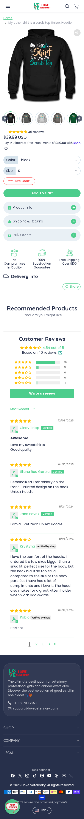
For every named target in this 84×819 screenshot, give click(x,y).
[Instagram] (27, 775)
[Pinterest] (42, 775)
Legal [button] (8, 753)
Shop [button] (8, 727)
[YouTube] (49, 775)
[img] (20, 421)
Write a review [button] (42, 393)
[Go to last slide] (5, 119)
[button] (12, 6)
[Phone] (71, 775)
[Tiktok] (34, 775)
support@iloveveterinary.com (35, 708)
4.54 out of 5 (53, 347)
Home (7, 18)
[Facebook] (12, 775)
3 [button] (43, 644)
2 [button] (36, 644)
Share (74, 286)
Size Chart (23, 181)
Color (11, 159)
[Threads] (56, 775)
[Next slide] (79, 119)
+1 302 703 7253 (25, 703)
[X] (20, 775)
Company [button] (11, 740)
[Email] (64, 775)
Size (9, 170)
